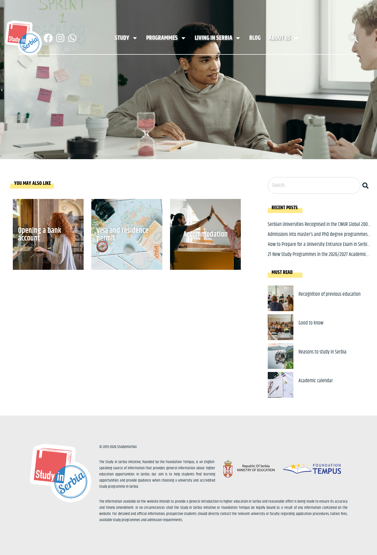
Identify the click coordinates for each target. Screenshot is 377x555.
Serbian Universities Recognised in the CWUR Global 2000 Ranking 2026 (319, 228)
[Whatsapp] (72, 38)
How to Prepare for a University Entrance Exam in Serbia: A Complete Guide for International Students (319, 248)
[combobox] (314, 185)
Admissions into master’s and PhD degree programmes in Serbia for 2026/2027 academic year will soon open (318, 238)
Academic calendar (316, 381)
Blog (255, 38)
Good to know (311, 323)
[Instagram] (60, 38)
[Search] (366, 185)
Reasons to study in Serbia (322, 352)
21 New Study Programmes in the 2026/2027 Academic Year (317, 258)
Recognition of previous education (330, 294)
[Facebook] (48, 38)
